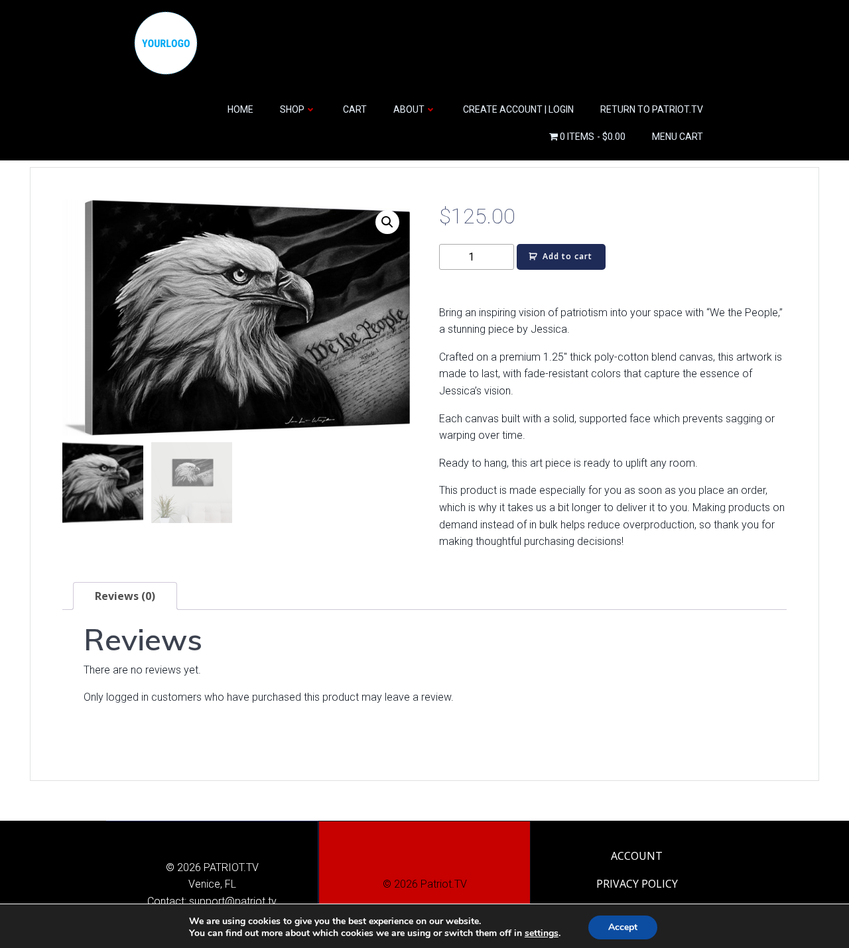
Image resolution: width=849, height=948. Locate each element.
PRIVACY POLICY (637, 883)
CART (355, 109)
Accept (622, 927)
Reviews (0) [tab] (125, 596)
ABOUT (408, 109)
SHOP (292, 109)
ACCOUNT (637, 856)
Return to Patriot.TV (651, 109)
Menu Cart (677, 136)
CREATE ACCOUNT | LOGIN (518, 109)
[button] (387, 222)
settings (541, 933)
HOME (240, 109)
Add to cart (567, 256)
